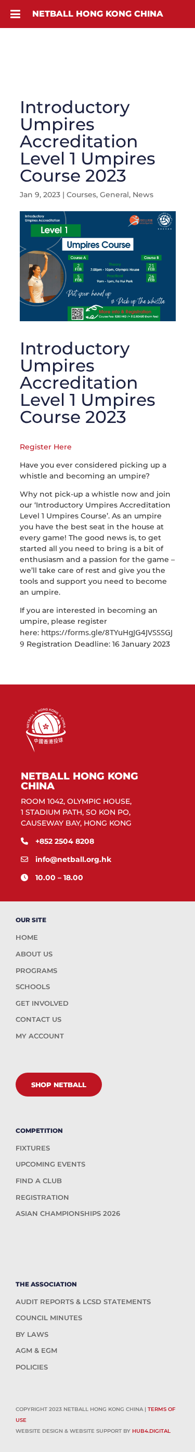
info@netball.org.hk (73, 859)
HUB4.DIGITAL (151, 1431)
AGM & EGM (36, 1350)
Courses (81, 194)
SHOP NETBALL (58, 1084)
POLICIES (32, 1367)
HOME (27, 937)
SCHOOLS (33, 986)
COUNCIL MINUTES (49, 1317)
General (114, 194)
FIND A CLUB (39, 1180)
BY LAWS (32, 1334)
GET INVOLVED (42, 1003)
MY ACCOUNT (40, 1036)
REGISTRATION (42, 1197)
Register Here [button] (46, 446)
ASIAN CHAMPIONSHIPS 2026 (68, 1213)
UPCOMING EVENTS (50, 1164)
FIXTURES (33, 1148)
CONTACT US (38, 1019)
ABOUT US (34, 954)
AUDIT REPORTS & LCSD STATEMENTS (83, 1301)
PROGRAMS (36, 970)
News (143, 194)
